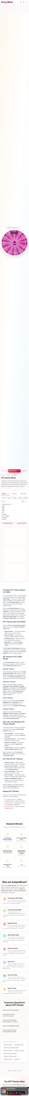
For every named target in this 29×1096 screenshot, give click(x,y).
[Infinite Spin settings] (19, 470)
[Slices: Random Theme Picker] (9, 494)
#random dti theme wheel (10, 1056)
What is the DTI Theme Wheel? (11, 1010)
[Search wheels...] (23, 2)
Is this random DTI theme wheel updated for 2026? (9, 1030)
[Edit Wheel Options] (14, 490)
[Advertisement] (14, 8)
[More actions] (27, 501)
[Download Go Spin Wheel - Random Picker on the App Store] (10, 1092)
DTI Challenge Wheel (10, 799)
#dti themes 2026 (8, 1059)
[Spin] (14, 242)
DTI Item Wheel (9, 803)
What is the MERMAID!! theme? (11, 1026)
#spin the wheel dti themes (10, 1053)
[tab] (4, 494)
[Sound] (3, 471)
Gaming (8, 475)
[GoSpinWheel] (7, 2)
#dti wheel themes (8, 1050)
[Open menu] (26, 2)
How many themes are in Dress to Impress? (9, 1015)
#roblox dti (17, 1059)
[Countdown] (6, 471)
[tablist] (14, 493)
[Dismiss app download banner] (28, 1087)
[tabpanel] (14, 508)
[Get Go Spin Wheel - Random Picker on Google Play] (20, 1092)
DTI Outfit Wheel (9, 806)
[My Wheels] (20, 2)
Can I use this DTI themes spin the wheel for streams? (10, 1020)
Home (3, 475)
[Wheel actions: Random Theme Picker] (21, 228)
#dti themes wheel (18, 1044)
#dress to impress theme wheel (11, 1047)
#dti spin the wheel (19, 1050)
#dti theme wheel (8, 1044)
